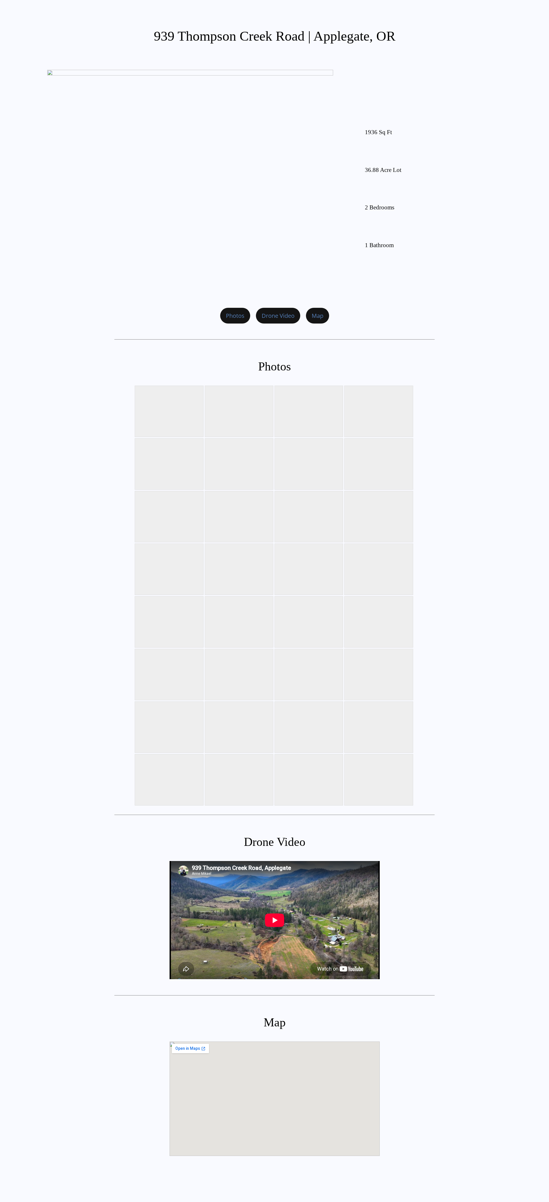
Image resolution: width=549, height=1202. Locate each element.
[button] (235, 316)
